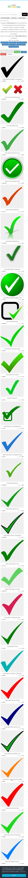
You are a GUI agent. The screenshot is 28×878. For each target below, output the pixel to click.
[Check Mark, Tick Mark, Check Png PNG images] (12, 661)
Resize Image (22, 18)
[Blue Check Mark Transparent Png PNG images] (12, 441)
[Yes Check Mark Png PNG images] (12, 112)
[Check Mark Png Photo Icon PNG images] (12, 140)
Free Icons (14, 18)
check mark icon (4, 42)
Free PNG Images (5, 18)
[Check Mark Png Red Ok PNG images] (12, 196)
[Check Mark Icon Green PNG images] (12, 362)
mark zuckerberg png (13, 46)
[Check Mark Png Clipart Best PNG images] (12, 336)
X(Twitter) (10, 54)
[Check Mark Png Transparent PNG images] (12, 256)
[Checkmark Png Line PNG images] (12, 470)
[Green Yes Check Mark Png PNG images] (12, 168)
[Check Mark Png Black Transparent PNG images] (12, 66)
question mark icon (21, 44)
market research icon (21, 42)
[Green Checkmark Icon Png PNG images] (12, 577)
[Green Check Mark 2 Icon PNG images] (12, 550)
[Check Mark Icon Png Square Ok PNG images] (12, 413)
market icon (12, 44)
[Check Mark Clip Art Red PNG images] (12, 794)
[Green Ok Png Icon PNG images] (12, 387)
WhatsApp (17, 52)
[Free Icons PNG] (14, 6)
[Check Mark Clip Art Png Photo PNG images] (12, 822)
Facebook (23, 52)
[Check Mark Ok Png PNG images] (12, 633)
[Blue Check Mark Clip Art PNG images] (12, 849)
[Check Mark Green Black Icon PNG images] (12, 741)
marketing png (13, 42)
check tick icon (5, 44)
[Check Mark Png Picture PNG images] (12, 226)
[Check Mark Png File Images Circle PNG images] (12, 284)
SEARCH (25, 14)
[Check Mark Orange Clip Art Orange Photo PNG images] (12, 767)
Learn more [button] (22, 871)
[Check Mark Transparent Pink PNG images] (12, 604)
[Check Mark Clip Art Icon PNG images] (12, 497)
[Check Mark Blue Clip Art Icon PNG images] (12, 714)
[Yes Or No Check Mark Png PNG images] (12, 89)
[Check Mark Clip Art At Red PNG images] (12, 688)
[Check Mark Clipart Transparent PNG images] (12, 523)
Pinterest (3, 54)
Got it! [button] (14, 875)
